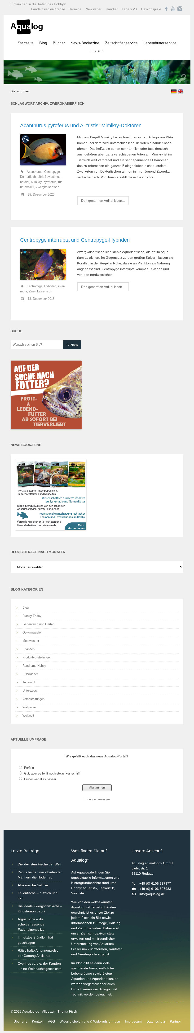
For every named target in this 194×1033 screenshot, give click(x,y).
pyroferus (50, 182)
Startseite (26, 43)
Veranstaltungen (33, 699)
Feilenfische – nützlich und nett (37, 895)
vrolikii (29, 187)
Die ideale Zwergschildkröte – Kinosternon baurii (40, 908)
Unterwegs (29, 690)
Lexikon (97, 51)
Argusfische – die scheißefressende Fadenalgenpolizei (31, 924)
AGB (51, 1021)
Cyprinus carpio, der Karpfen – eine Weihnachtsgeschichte (40, 966)
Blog (43, 43)
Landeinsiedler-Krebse (48, 9)
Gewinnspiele (151, 9)
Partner (175, 1021)
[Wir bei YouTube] (173, 9)
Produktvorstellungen (36, 657)
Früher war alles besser (40, 779)
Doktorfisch (28, 176)
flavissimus (53, 176)
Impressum (133, 1021)
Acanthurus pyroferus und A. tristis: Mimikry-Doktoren (80, 125)
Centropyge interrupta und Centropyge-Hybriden (75, 240)
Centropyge (52, 172)
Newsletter (93, 9)
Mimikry (36, 182)
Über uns (20, 1021)
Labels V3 (129, 9)
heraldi (24, 182)
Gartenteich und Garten (38, 624)
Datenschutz (155, 1021)
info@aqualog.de (152, 894)
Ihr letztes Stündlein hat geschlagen (35, 939)
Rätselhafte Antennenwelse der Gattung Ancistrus (38, 953)
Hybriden (50, 286)
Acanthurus (34, 172)
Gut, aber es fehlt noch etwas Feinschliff (52, 773)
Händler (112, 9)
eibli (40, 176)
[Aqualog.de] (27, 33)
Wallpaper (29, 707)
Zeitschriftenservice (121, 43)
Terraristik (29, 682)
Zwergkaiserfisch (47, 187)
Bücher (59, 43)
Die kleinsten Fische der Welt (39, 864)
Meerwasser (30, 641)
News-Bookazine (85, 43)
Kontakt (37, 1021)
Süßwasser (30, 674)
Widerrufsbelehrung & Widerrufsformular (90, 1021)
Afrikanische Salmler (33, 885)
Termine (75, 9)
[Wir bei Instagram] (179, 9)
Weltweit (28, 715)
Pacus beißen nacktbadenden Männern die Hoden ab (40, 874)
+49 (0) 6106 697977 (155, 883)
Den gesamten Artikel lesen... (103, 200)
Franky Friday (31, 616)
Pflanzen (28, 649)
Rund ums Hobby (34, 665)
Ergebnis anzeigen (97, 799)
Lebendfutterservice (159, 43)
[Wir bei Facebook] (166, 9)
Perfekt (29, 768)
